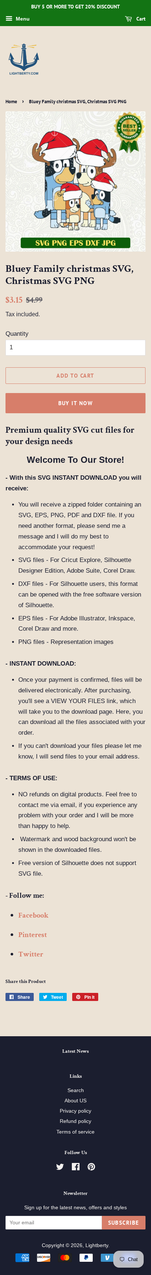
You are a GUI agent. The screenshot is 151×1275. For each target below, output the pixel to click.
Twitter (30, 954)
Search (75, 1090)
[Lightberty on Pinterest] (91, 1168)
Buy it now (75, 403)
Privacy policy (75, 1111)
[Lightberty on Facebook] (75, 1168)
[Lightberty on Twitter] (60, 1168)
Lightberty (96, 1245)
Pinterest (32, 935)
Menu (22, 19)
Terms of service (75, 1132)
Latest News (75, 1051)
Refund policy (75, 1121)
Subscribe (124, 1222)
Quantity (17, 333)
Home (11, 101)
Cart (140, 18)
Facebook (33, 915)
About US (75, 1100)
